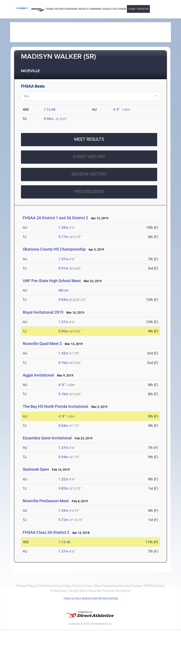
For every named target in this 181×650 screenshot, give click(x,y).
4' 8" (116, 109)
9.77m (63, 237)
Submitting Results (116, 586)
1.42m (63, 353)
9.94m (63, 457)
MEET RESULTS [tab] (89, 139)
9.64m (63, 425)
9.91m (63, 268)
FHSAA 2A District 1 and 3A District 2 (55, 217)
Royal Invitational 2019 (43, 312)
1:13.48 (49, 109)
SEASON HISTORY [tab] (89, 174)
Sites (97, 586)
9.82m (63, 488)
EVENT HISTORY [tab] (89, 156)
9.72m (63, 520)
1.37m (63, 259)
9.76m (63, 363)
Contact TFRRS (142, 586)
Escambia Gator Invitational (47, 438)
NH (60, 290)
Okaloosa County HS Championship (54, 249)
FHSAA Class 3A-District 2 (46, 532)
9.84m (63, 300)
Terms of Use (82, 586)
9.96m (49, 119)
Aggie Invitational (38, 375)
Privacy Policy (26, 586)
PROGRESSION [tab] (89, 191)
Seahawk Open (36, 469)
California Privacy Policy (54, 586)
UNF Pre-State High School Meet (52, 280)
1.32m (63, 479)
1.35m (63, 227)
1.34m (63, 510)
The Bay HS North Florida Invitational (55, 406)
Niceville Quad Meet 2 (42, 343)
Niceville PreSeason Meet (46, 500)
